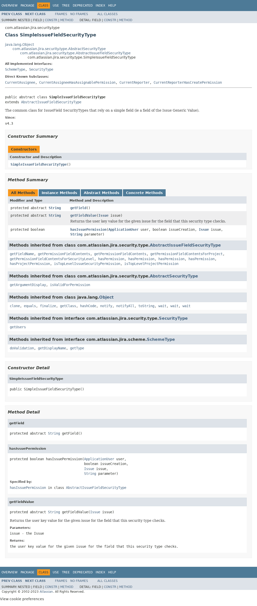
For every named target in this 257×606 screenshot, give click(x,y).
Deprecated (83, 5)
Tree (66, 5)
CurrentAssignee (20, 82)
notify (106, 306)
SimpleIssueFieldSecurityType (39, 164)
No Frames (79, 14)
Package (27, 5)
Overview (10, 5)
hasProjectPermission (30, 264)
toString (146, 306)
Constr (51, 20)
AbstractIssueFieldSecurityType (51, 102)
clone (15, 306)
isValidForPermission (70, 285)
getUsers (18, 327)
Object (106, 297)
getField (78, 208)
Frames (61, 14)
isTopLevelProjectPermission (151, 264)
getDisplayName (52, 348)
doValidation (22, 348)
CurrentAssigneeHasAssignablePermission (77, 82)
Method (66, 20)
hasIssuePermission (88, 229)
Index (100, 5)
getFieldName (22, 254)
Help (112, 5)
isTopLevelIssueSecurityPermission (87, 264)
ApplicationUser (123, 229)
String (55, 208)
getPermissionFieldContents (64, 254)
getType (77, 348)
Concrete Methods (144, 193)
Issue (103, 215)
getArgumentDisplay (28, 285)
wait (162, 306)
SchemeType (15, 69)
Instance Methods (59, 193)
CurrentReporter (134, 82)
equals (30, 306)
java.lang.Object (19, 44)
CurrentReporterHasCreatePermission (188, 82)
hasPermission (111, 259)
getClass (68, 306)
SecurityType (41, 69)
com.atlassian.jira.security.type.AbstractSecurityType (59, 49)
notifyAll (125, 306)
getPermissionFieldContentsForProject (186, 254)
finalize (48, 306)
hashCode (88, 306)
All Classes (107, 14)
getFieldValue (83, 215)
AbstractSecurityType (174, 276)
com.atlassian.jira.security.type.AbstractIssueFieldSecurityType (75, 53)
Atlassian (46, 591)
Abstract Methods (101, 193)
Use (56, 5)
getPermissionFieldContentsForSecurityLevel (52, 259)
